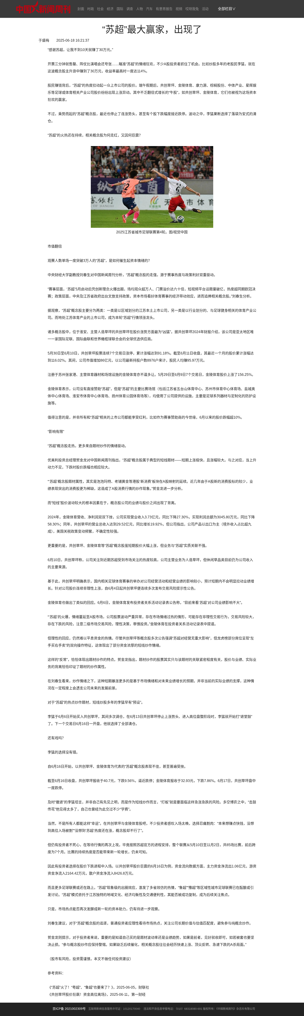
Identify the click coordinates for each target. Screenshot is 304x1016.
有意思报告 (164, 9)
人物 (139, 9)
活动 (205, 9)
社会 (100, 9)
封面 (80, 9)
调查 (129, 9)
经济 (110, 9)
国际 (120, 9)
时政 (90, 9)
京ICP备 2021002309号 (69, 1008)
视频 (179, 9)
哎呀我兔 (192, 9)
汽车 (149, 9)
